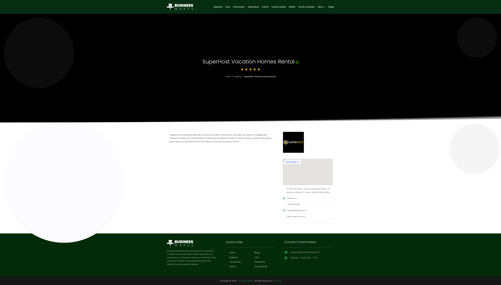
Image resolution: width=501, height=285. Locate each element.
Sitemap (277, 280)
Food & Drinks (279, 6)
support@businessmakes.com (305, 252)
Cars (227, 6)
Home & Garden (306, 6)
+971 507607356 (293, 204)
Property (237, 76)
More (320, 6)
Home (228, 76)
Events (265, 6)
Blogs (331, 6)
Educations (253, 6)
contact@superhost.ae (296, 210)
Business (218, 6)
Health (292, 6)
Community (239, 6)
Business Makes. (246, 280)
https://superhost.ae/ (296, 216)
